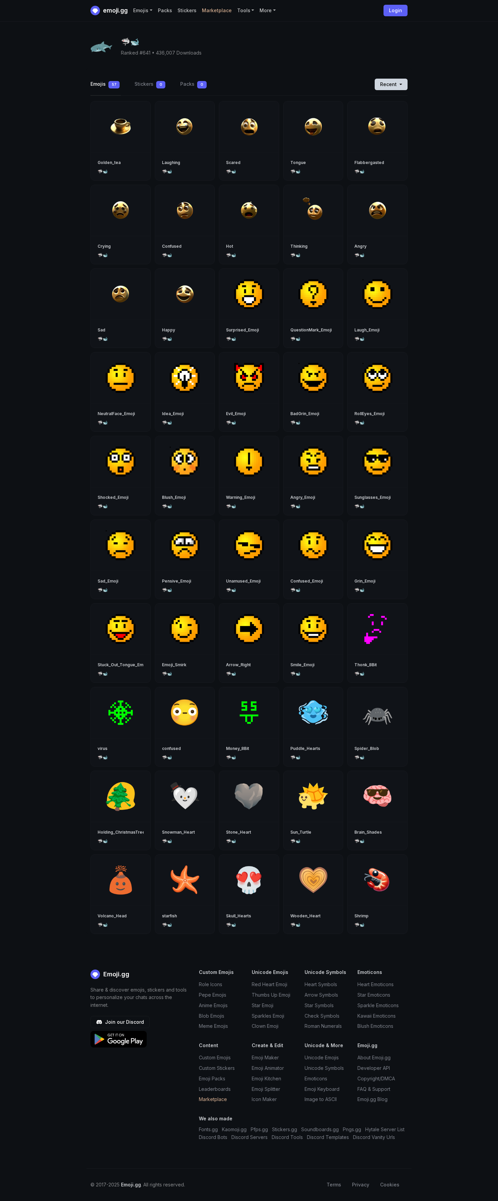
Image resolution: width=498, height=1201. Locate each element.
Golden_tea (109, 162)
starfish (169, 915)
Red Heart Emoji (269, 984)
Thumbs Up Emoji (271, 995)
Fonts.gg (208, 1129)
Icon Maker (264, 1099)
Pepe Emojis (212, 995)
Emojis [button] (140, 10)
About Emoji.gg (374, 1057)
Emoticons (316, 1078)
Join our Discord (124, 1022)
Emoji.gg (115, 974)
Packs (165, 10)
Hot (229, 246)
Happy (168, 329)
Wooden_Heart (305, 915)
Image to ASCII (321, 1099)
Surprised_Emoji (242, 329)
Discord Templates (328, 1137)
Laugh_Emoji (366, 329)
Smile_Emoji (302, 664)
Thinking (299, 246)
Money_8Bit (237, 748)
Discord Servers (249, 1137)
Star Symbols (319, 1005)
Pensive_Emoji (176, 581)
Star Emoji (262, 1005)
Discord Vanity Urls (374, 1137)
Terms (334, 1184)
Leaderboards (215, 1089)
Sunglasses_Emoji (372, 497)
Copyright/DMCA (376, 1078)
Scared (233, 162)
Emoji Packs (212, 1078)
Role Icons (210, 984)
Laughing (171, 162)
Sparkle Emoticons (378, 1005)
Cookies (389, 1184)
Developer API (373, 1068)
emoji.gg (115, 10)
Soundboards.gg (320, 1129)
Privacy (360, 1184)
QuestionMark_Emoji (311, 329)
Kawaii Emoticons (376, 1016)
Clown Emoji (265, 1026)
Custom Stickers (217, 1068)
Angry (360, 246)
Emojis (103, 84)
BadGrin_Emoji (304, 413)
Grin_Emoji (364, 581)
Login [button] (395, 10)
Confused (172, 246)
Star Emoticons (373, 995)
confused (171, 748)
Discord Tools (287, 1137)
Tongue (298, 162)
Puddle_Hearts (305, 748)
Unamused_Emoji (243, 581)
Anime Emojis (213, 1005)
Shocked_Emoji (113, 497)
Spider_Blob (366, 748)
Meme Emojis (213, 1026)
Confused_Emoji (306, 581)
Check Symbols (322, 1016)
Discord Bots (213, 1137)
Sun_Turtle (300, 832)
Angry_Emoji (302, 497)
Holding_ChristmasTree (121, 832)
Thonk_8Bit (365, 664)
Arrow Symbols (321, 995)
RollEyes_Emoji (369, 413)
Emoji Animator (268, 1068)
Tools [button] (243, 10)
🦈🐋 (103, 171)
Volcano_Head (112, 915)
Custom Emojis (215, 1057)
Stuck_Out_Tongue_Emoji (123, 664)
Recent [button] (389, 84)
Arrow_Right (238, 664)
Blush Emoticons (375, 1026)
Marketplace (217, 10)
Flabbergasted (369, 162)
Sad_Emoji (108, 581)
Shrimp (361, 915)
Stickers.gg (284, 1129)
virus (102, 748)
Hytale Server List (384, 1129)
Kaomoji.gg (234, 1129)
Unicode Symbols (324, 1068)
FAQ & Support (373, 1089)
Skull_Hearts (238, 915)
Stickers (187, 10)
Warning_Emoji (240, 497)
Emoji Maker (265, 1057)
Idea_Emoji (173, 413)
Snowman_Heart (178, 832)
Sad (101, 329)
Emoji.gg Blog (372, 1099)
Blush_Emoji (174, 497)
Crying (104, 246)
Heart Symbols (321, 984)
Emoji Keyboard (322, 1089)
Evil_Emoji (236, 413)
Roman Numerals (323, 1026)
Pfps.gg (259, 1129)
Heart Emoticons (375, 984)
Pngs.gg (352, 1129)
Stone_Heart (238, 832)
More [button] (266, 10)
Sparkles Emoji (268, 1016)
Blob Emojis (211, 1016)
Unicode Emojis (322, 1057)
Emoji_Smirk (174, 664)
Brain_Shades (368, 832)
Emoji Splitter (266, 1089)
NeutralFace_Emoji (116, 413)
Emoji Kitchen (266, 1078)
